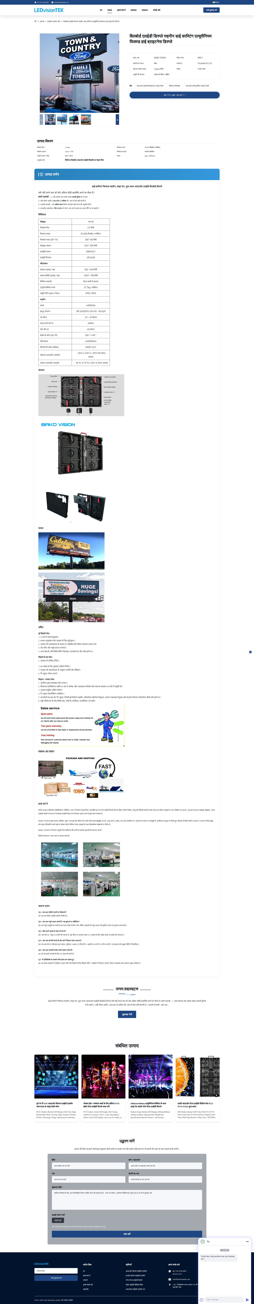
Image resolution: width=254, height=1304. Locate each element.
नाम (53, 1173)
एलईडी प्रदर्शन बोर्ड (53, 21)
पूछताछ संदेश (57, 1187)
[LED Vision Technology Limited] (49, 10)
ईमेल (54, 1159)
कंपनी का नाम (134, 1173)
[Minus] (247, 1241)
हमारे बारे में (121, 10)
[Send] (247, 1300)
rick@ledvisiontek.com (61, 2)
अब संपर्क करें (56, 1117)
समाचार (134, 10)
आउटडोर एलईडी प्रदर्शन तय (135, 1289)
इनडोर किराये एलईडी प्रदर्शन (135, 1275)
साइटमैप (86, 1289)
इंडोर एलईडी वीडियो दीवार (134, 1284)
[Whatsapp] (250, 652)
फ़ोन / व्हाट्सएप (134, 1159)
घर (101, 10)
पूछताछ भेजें (127, 1014)
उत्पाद (109, 10)
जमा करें (127, 1234)
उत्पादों (42, 21)
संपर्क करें (156, 10)
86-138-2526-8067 (180, 1271)
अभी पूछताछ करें (211, 10)
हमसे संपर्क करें (88, 1284)
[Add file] (201, 1300)
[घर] (35, 21)
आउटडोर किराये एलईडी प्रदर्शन (136, 1271)
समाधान (145, 10)
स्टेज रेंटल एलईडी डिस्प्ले (134, 1280)
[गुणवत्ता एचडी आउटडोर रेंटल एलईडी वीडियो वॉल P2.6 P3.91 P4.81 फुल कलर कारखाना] (198, 1077)
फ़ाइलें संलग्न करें (58, 1214)
